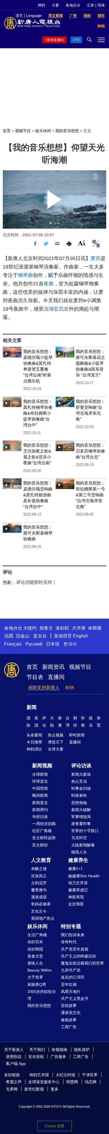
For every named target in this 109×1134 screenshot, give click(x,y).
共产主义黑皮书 (74, 998)
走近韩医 (76, 904)
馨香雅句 (39, 890)
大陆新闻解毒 (83, 845)
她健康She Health (83, 876)
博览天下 (55, 742)
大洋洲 (78, 628)
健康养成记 (78, 890)
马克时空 (79, 837)
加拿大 (46, 628)
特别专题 (71, 926)
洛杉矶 (62, 628)
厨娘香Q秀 (36, 984)
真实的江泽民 (72, 977)
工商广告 (69, 1027)
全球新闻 (40, 774)
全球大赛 (55, 749)
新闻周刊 (40, 809)
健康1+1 (75, 868)
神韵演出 (34, 749)
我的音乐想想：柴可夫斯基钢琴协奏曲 (38, 533)
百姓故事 (69, 1005)
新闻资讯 (53, 667)
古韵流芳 (39, 883)
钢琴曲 (25, 275)
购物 (69, 687)
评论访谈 (81, 765)
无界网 (12, 1089)
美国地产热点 (42, 918)
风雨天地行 (70, 991)
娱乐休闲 (43, 130)
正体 (90, 5)
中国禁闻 (40, 788)
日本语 (53, 644)
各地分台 (73, 5)
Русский (33, 644)
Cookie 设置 (54, 1126)
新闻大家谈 (81, 774)
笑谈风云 (39, 876)
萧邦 (96, 258)
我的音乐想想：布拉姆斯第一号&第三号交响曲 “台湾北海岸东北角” (90, 495)
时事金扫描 (81, 788)
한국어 (70, 644)
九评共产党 (70, 970)
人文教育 (41, 860)
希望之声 (14, 1082)
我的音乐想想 (67, 130)
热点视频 (55, 735)
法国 (8, 635)
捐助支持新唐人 (44, 687)
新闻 (32, 707)
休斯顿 (94, 628)
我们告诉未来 (72, 935)
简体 (101, 5)
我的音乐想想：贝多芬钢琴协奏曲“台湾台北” (90, 451)
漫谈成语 (39, 897)
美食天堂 (35, 956)
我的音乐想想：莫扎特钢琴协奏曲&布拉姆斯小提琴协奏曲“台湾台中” (38, 413)
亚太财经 (40, 845)
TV (77, 40)
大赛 (55, 5)
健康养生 (78, 860)
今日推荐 (34, 742)
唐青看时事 (81, 823)
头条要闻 (34, 735)
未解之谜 (39, 868)
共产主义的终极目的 (78, 956)
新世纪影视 (34, 1089)
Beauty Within (39, 970)
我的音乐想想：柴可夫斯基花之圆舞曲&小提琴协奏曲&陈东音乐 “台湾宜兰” (90, 363)
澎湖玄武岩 (56, 309)
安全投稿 (36, 1056)
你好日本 (35, 942)
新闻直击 (40, 802)
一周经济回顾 (44, 823)
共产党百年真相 (74, 949)
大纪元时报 (65, 1075)
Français (13, 644)
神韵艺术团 (39, 1075)
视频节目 (23, 130)
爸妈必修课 (41, 904)
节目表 (35, 677)
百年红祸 (69, 984)
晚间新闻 (40, 795)
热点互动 (79, 781)
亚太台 (40, 635)
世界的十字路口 (85, 830)
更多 (54, 1089)
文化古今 (39, 911)
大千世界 (35, 977)
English (80, 635)
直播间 (56, 677)
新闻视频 (42, 765)
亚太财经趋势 (44, 837)
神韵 (41, 5)
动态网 (90, 1082)
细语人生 (79, 852)
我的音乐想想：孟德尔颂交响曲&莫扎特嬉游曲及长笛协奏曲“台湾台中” (38, 495)
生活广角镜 (37, 935)
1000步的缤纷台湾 (41, 995)
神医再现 (76, 897)
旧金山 (22, 635)
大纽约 (30, 628)
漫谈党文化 (70, 1012)
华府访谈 (40, 816)
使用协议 (14, 1056)
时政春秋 (79, 795)
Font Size (82, 243)
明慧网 (72, 1082)
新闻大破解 (81, 809)
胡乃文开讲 (78, 883)
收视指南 (59, 1049)
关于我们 (37, 1049)
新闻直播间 (55, 40)
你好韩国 (35, 949)
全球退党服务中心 (44, 1082)
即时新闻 (77, 735)
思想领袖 (79, 802)
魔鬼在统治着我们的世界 (82, 963)
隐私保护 (82, 1049)
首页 (7, 130)
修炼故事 (69, 1020)
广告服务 (58, 1056)
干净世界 (90, 1075)
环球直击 (40, 781)
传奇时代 (69, 942)
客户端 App (16, 1063)
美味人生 (35, 963)
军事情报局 (81, 816)
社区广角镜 (42, 830)
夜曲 (49, 283)
